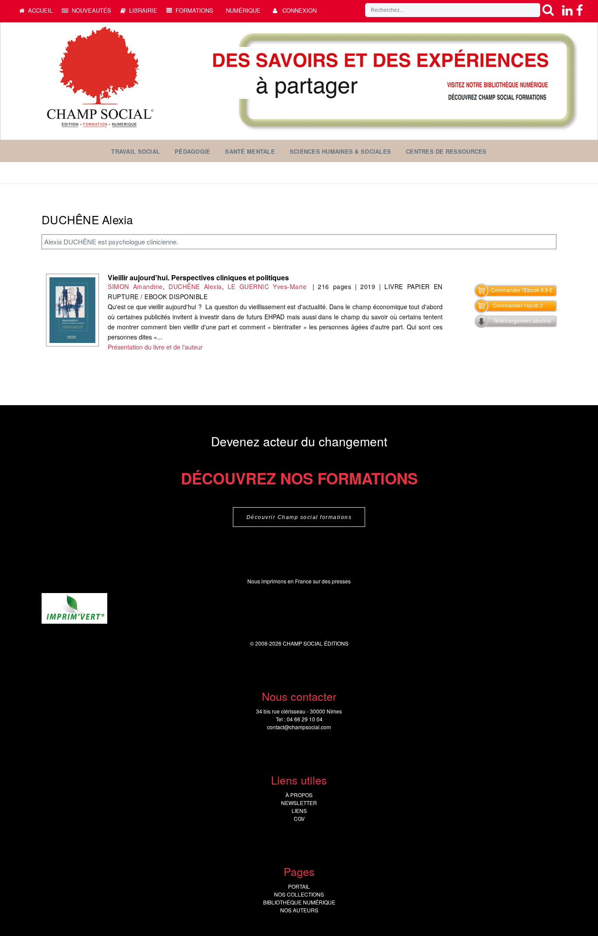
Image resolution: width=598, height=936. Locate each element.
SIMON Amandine (135, 286)
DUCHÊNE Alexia (195, 286)
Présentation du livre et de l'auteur (155, 347)
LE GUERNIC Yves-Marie (268, 286)
